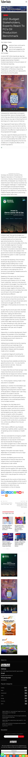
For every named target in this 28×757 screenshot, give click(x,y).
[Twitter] (5, 492)
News (2, 690)
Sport (2, 703)
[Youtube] (20, 492)
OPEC (2, 695)
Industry (6, 15)
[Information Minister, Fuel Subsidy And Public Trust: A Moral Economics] (7, 520)
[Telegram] (12, 492)
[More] (6, 495)
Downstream (4, 693)
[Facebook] (2, 492)
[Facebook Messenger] (10, 492)
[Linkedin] (7, 492)
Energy (2, 698)
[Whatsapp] (15, 492)
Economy (3, 701)
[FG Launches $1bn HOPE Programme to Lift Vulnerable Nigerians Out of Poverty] (20, 520)
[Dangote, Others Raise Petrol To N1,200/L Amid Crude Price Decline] (20, 537)
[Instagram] (17, 492)
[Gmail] (22, 492)
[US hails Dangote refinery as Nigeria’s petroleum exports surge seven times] (7, 537)
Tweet (3, 495)
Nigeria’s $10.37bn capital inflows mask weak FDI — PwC (14, 720)
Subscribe (21, 736)
